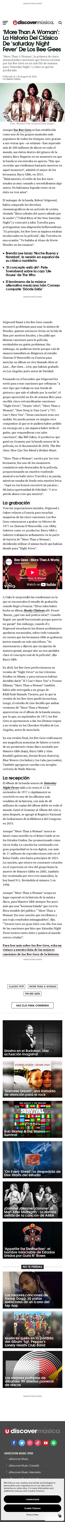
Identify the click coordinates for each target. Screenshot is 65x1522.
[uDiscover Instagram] (30, 1443)
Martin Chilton (14, 79)
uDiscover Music (18, 1459)
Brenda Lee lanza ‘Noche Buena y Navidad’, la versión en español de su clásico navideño (32, 256)
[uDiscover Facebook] (14, 1443)
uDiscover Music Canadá (24, 1465)
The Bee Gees (32, 993)
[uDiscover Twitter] (22, 1443)
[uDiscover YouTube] (45, 1443)
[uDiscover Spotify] (53, 1443)
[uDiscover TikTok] (37, 1443)
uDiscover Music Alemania (25, 1472)
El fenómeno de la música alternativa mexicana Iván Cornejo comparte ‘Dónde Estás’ (33, 285)
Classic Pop (16, 986)
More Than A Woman (42, 986)
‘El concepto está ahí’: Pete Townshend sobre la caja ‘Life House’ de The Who (28, 271)
